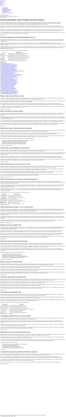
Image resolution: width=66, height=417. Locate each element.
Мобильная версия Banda (6, 9)
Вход (1, 1)
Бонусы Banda (4, 7)
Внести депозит (3, 17)
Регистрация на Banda (6, 10)
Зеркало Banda (5, 8)
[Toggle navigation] (1, 5)
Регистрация (2, 2)
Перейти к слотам (3, 62)
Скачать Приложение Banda (7, 12)
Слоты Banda (4, 11)
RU (3, 13)
